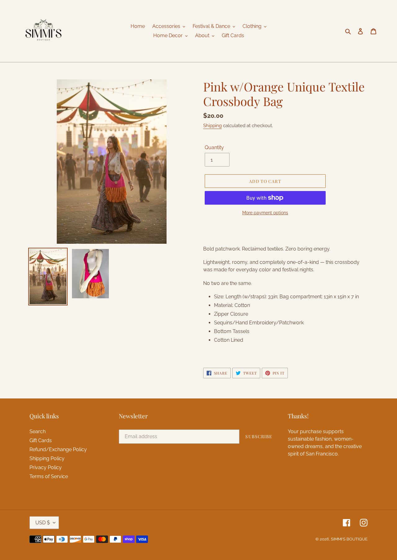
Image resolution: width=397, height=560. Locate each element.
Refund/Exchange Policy (58, 449)
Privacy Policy (45, 467)
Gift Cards (40, 440)
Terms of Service (48, 476)
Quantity (214, 147)
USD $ (42, 523)
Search (37, 431)
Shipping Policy (47, 458)
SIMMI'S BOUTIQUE (349, 539)
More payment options (265, 212)
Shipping (212, 125)
